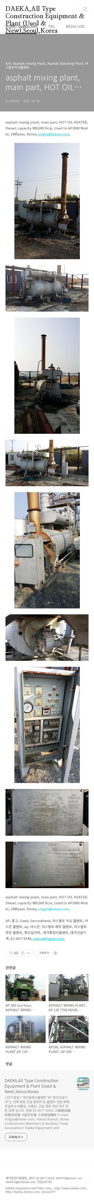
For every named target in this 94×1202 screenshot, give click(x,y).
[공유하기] (23, 953)
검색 (74, 9)
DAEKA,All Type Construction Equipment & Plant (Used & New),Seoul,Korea (45, 9)
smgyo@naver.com (53, 908)
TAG (51, 26)
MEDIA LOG (75, 26)
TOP (85, 1180)
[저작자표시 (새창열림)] (55, 953)
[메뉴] (85, 8)
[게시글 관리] (28, 953)
